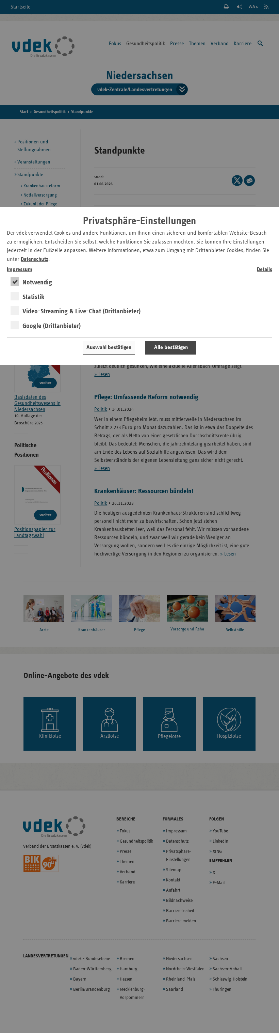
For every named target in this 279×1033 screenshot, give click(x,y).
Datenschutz (34, 259)
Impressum (19, 269)
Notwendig (37, 282)
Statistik (33, 297)
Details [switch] (264, 269)
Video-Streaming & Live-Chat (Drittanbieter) (81, 311)
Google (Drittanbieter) (51, 326)
